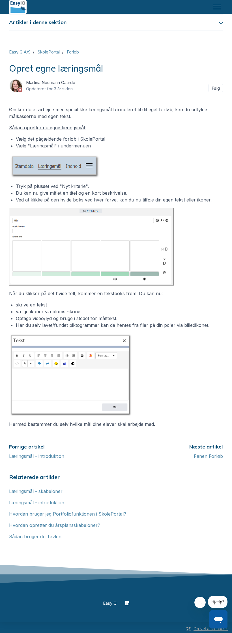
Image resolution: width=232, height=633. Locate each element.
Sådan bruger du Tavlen (35, 536)
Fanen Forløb (208, 456)
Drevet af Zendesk (211, 628)
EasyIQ (110, 603)
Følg (216, 88)
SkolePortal (49, 52)
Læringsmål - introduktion (36, 456)
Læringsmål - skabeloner (36, 491)
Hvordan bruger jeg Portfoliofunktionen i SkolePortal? (67, 514)
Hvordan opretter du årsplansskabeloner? (54, 525)
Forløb (73, 52)
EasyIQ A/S (20, 52)
